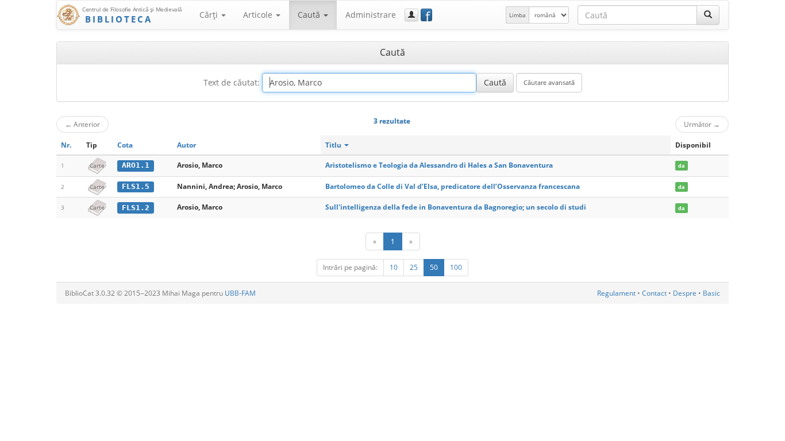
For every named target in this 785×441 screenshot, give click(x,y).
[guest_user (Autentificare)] (411, 15)
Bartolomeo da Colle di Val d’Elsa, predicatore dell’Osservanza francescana (452, 186)
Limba (517, 15)
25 (414, 267)
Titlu (334, 145)
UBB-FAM (240, 293)
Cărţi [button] (209, 14)
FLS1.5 (135, 186)
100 (456, 267)
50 (434, 267)
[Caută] (708, 15)
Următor (702, 124)
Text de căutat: (231, 82)
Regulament (616, 293)
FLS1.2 (135, 207)
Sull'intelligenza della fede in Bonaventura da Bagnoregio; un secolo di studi (455, 207)
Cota (125, 145)
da (681, 165)
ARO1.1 (135, 165)
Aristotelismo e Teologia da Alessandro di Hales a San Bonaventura (439, 165)
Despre (685, 293)
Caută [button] (310, 14)
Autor (186, 145)
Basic (711, 293)
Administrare (370, 14)
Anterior (82, 124)
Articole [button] (259, 14)
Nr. (66, 145)
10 (394, 267)
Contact (654, 293)
